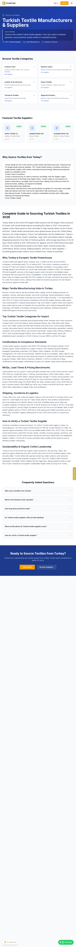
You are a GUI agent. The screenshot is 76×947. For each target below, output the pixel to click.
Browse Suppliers (46, 567)
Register (64, 3)
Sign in (56, 3)
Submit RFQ (27, 567)
